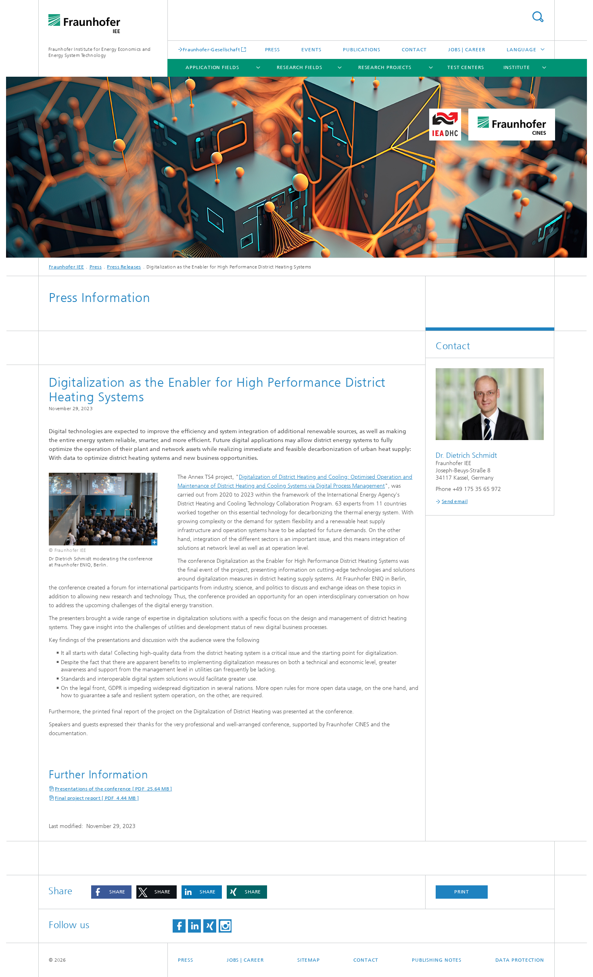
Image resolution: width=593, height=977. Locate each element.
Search (537, 16)
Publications (361, 49)
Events (311, 49)
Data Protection (520, 960)
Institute (516, 67)
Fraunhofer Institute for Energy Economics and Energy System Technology (99, 52)
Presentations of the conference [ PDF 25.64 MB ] (113, 789)
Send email (455, 501)
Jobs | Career (466, 49)
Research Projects (384, 67)
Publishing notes (436, 960)
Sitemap (308, 960)
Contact (414, 49)
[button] (111, 892)
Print (462, 892)
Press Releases (124, 267)
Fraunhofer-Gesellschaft (211, 49)
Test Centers (465, 67)
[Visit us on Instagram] (225, 926)
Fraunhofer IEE (66, 267)
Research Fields (299, 67)
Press (272, 49)
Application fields (212, 67)
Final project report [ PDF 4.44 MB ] (97, 798)
